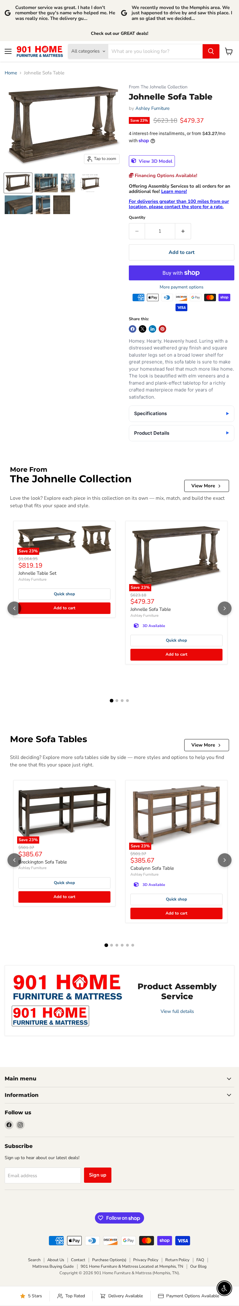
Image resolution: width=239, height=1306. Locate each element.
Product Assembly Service (177, 991)
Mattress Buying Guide (53, 1266)
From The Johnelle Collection (158, 87)
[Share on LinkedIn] (152, 329)
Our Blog (198, 1266)
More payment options (182, 287)
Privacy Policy (145, 1260)
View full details (177, 1011)
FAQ (200, 1260)
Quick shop (64, 594)
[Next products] (225, 608)
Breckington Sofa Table (42, 862)
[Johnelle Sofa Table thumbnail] (18, 183)
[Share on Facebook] (132, 329)
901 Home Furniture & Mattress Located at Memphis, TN (132, 1266)
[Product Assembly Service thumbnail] (50, 1016)
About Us (55, 1260)
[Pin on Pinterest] (162, 329)
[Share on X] (142, 329)
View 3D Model (155, 161)
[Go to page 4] (127, 700)
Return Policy (177, 1260)
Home (11, 73)
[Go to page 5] (127, 945)
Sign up (97, 1175)
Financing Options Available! (165, 175)
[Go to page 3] (122, 700)
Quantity (137, 217)
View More (203, 486)
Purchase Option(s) (109, 1260)
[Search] (211, 51)
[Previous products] (14, 608)
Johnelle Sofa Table (150, 609)
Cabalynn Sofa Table (152, 868)
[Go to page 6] (132, 945)
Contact (78, 1260)
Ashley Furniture (152, 108)
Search (34, 1260)
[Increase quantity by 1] (183, 231)
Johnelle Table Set (37, 573)
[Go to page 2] (116, 700)
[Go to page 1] (112, 700)
